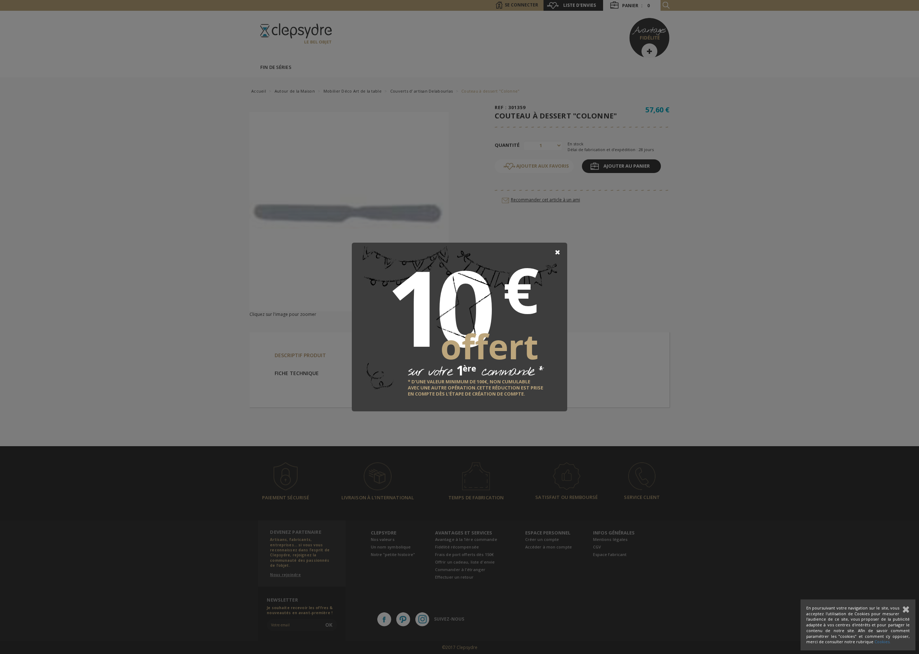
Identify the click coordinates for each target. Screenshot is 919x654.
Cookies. (882, 641)
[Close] (557, 252)
